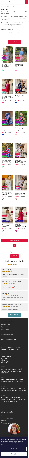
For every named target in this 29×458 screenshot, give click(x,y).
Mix (15, 198)
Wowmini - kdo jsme (5, 324)
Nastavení (14, 449)
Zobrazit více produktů (13, 32)
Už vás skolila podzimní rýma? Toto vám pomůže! (6, 359)
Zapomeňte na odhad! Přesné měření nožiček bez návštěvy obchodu (11, 371)
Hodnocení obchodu (14, 261)
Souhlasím (14, 454)
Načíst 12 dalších (14, 240)
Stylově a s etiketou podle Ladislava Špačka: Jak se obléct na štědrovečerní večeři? (13, 399)
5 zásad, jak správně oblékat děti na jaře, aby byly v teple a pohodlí (13, 389)
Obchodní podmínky (5, 337)
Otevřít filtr (14, 42)
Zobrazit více (14, 314)
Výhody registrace (5, 329)
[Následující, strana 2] (14, 245)
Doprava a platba (4, 326)
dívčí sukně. (11, 25)
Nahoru (15, 255)
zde (2, 444)
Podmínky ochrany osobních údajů (8, 339)
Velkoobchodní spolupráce (7, 334)
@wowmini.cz (7, 420)
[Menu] (26, 1)
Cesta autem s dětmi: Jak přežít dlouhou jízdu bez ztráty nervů (12, 381)
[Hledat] (9, 2)
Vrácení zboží (4, 332)
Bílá (2, 198)
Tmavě (16, 230)
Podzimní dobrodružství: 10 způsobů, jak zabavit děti (10, 348)
